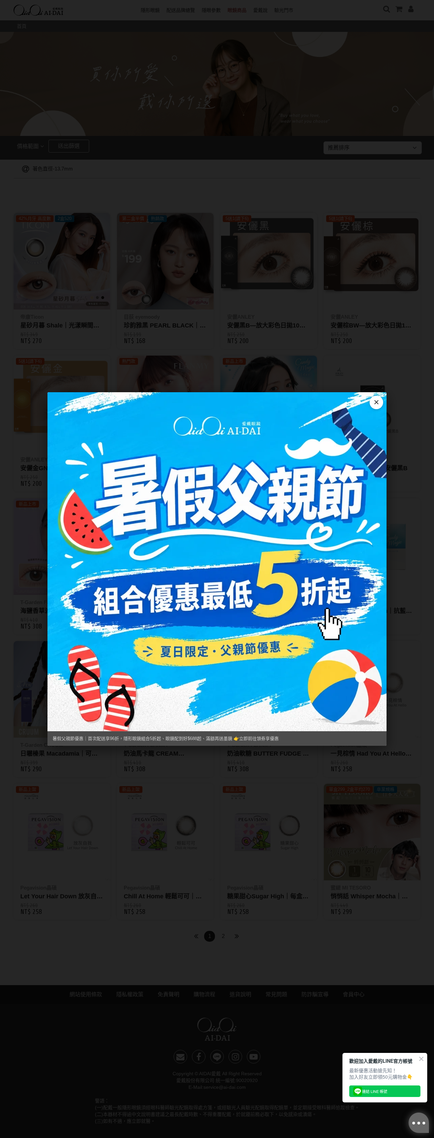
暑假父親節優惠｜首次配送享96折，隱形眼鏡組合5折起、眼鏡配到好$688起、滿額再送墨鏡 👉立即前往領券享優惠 (166, 738)
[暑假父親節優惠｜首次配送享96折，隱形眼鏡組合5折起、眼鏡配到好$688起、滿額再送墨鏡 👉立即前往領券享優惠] (217, 561)
